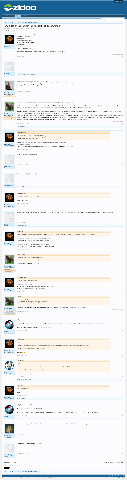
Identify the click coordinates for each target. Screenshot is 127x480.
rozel (5, 372)
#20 (122, 453)
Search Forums (7, 18)
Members (25, 15)
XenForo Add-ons (33, 477)
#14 (122, 330)
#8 (122, 203)
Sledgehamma (8, 92)
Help (115, 475)
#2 (122, 71)
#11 (122, 265)
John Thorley (8, 455)
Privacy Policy (121, 477)
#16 (122, 376)
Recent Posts (15, 18)
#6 (122, 164)
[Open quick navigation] (122, 22)
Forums (18, 15)
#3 (122, 91)
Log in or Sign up (118, 1)
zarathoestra (7, 435)
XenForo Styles (41, 477)
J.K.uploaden (8, 185)
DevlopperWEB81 (21, 74)
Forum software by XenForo (15, 477)
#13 (122, 311)
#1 (122, 56)
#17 (122, 395)
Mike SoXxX (30, 74)
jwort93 (6, 224)
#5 (122, 149)
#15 (122, 355)
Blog (12, 15)
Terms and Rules (113, 477)
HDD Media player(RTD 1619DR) (17, 28)
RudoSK (6, 73)
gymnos (19, 126)
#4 (122, 123)
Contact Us (110, 475)
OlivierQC (7, 331)
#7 (122, 184)
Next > (15, 30)
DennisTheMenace (27, 417)
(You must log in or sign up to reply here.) (114, 462)
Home (7, 15)
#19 (122, 434)
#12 (122, 291)
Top (121, 475)
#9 (122, 222)
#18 (122, 415)
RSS (123, 475)
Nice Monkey (8, 113)
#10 (122, 249)
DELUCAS (33, 28)
